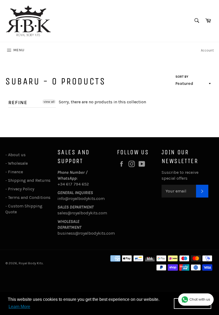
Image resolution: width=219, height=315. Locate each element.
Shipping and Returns (29, 180)
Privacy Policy (21, 188)
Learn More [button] (19, 306)
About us (17, 154)
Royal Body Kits (31, 263)
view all (49, 102)
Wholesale (19, 163)
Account (207, 50)
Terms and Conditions (29, 197)
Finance (15, 171)
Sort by (181, 76)
